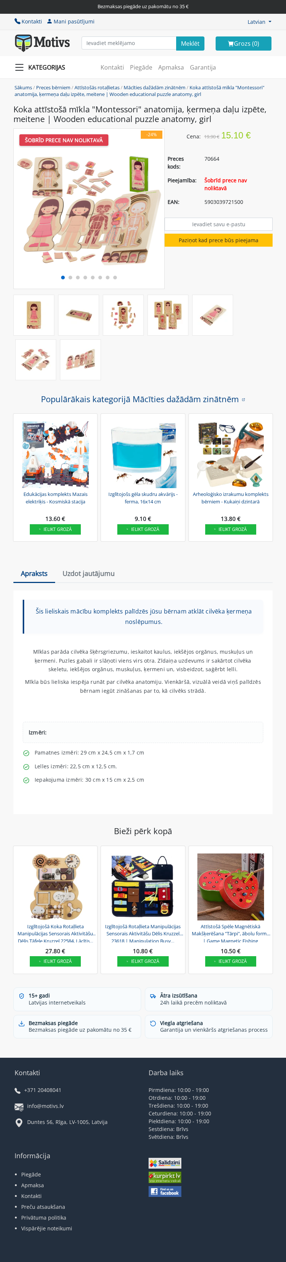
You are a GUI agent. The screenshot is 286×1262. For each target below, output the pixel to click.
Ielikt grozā (58, 529)
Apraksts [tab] (34, 573)
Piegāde (141, 67)
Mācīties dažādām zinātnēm (154, 87)
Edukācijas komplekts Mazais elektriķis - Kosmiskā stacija (55, 498)
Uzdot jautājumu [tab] (89, 573)
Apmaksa (171, 67)
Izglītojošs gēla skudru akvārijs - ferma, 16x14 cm (143, 498)
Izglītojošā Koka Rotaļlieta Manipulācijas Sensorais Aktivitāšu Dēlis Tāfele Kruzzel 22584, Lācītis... (55, 932)
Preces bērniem (53, 87)
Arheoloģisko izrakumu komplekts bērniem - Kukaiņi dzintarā (230, 498)
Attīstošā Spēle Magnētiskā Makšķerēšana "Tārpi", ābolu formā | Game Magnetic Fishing (230, 932)
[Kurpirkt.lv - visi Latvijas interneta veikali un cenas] (165, 1178)
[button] (259, 21)
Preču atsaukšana (43, 1206)
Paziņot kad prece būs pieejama (218, 240)
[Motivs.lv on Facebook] (165, 1192)
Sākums (23, 87)
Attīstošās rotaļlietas (97, 87)
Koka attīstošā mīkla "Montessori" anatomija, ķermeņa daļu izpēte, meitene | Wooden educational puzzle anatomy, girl (139, 90)
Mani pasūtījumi (74, 21)
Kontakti (32, 21)
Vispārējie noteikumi (46, 1228)
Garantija (203, 67)
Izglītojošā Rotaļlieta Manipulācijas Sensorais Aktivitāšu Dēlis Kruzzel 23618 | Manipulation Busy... (143, 932)
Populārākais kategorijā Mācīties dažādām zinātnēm (140, 398)
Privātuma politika (43, 1217)
